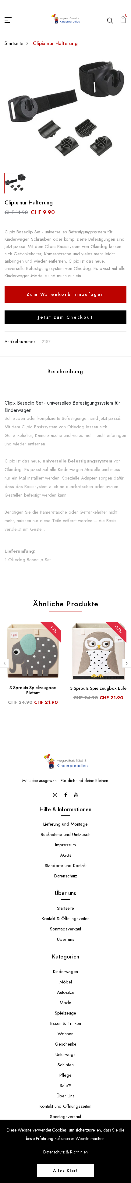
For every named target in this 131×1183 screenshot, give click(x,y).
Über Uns (66, 1096)
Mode (65, 1002)
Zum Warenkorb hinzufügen (65, 294)
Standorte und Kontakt (66, 865)
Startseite (14, 43)
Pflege (65, 1075)
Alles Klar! (65, 1170)
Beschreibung (65, 371)
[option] (65, 113)
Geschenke (65, 1044)
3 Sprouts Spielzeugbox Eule (98, 688)
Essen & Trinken (65, 1023)
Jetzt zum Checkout (65, 317)
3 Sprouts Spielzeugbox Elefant (32, 690)
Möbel (65, 982)
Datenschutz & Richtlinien (65, 1152)
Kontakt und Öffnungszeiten (65, 1106)
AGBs (65, 855)
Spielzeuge (65, 1013)
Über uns (65, 939)
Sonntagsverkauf (65, 929)
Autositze (65, 992)
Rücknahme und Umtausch (65, 834)
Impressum (65, 844)
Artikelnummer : (22, 341)
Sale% (66, 1085)
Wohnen (65, 1033)
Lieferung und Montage (65, 824)
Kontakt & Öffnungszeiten (66, 918)
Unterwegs (65, 1054)
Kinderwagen (65, 971)
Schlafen (66, 1064)
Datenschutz (65, 876)
